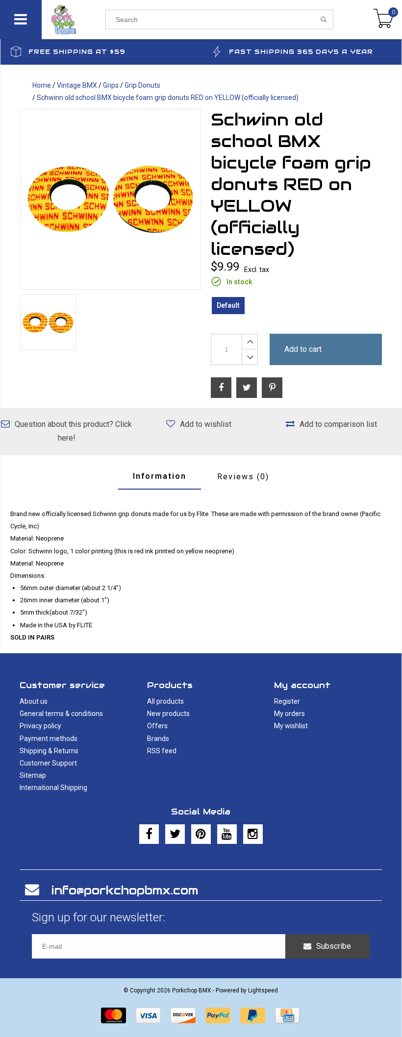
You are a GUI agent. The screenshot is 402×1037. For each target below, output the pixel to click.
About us (34, 701)
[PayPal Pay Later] (252, 1015)
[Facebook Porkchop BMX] (149, 834)
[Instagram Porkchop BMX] (253, 834)
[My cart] (384, 19)
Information (159, 476)
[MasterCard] (113, 1015)
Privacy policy (40, 726)
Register (287, 701)
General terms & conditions (61, 713)
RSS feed (161, 751)
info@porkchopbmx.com (124, 890)
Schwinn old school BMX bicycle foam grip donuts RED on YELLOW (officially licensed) (168, 97)
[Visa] (148, 1015)
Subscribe (333, 946)
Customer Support (48, 763)
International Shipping (53, 787)
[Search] (323, 19)
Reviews (243, 476)
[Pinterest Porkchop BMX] (201, 834)
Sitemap (33, 775)
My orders (289, 713)
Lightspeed (263, 990)
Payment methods (48, 738)
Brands (158, 738)
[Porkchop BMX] (73, 19)
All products (165, 701)
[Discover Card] (183, 1015)
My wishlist (291, 726)
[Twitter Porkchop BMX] (175, 834)
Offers (157, 726)
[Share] (221, 387)
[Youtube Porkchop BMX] (227, 834)
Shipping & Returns (49, 751)
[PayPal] (217, 1015)
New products (168, 713)
